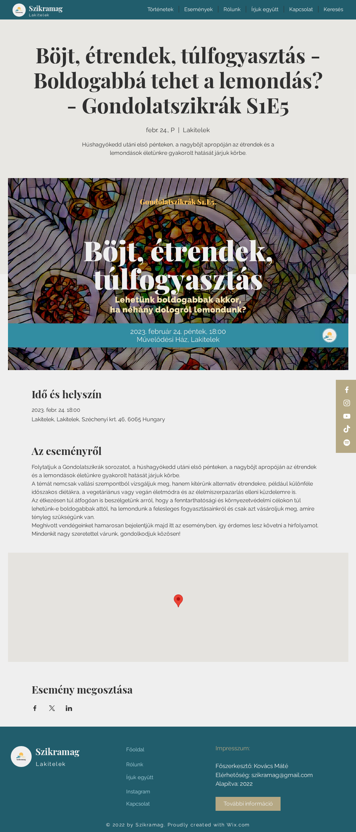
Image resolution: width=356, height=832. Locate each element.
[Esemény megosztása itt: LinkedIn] (69, 708)
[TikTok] (346, 429)
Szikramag (46, 8)
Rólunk (134, 764)
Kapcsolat (138, 804)
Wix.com (238, 824)
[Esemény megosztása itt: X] (52, 708)
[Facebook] (346, 389)
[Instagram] (346, 403)
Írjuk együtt (139, 777)
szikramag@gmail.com (282, 774)
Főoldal (135, 749)
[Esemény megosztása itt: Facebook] (35, 708)
